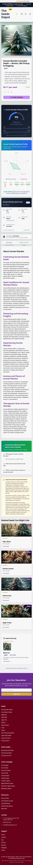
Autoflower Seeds (6, 712)
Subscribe (16, 694)
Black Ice (6, 653)
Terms (3, 850)
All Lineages (4, 765)
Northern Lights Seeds (8, 786)
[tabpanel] (16, 342)
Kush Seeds (4, 768)
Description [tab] (9, 242)
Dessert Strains (6, 738)
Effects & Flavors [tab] (24, 242)
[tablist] (16, 242)
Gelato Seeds (5, 778)
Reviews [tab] (24, 245)
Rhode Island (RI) (6, 753)
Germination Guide (7, 801)
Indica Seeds (5, 725)
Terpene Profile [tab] (9, 245)
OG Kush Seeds (6, 770)
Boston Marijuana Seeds (20, 668)
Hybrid (3, 722)
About (3, 835)
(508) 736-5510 (7, 822)
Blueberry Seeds (6, 788)
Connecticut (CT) (6, 755)
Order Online (17, 97)
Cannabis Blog (5, 803)
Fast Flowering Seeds (7, 733)
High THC (4, 720)
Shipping (4, 847)
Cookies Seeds (5, 781)
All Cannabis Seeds (7, 709)
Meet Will (4, 808)
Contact (3, 837)
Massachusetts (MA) (7, 750)
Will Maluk (16, 236)
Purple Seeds (5, 775)
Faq (2, 840)
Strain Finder (5, 798)
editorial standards (23, 237)
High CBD (4, 717)
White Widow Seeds (7, 783)
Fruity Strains (5, 741)
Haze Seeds (4, 773)
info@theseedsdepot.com (10, 825)
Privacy (3, 842)
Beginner (4, 715)
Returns (3, 845)
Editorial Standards (7, 806)
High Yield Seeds (6, 735)
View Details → (7, 661)
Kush (2, 728)
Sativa (3, 730)
